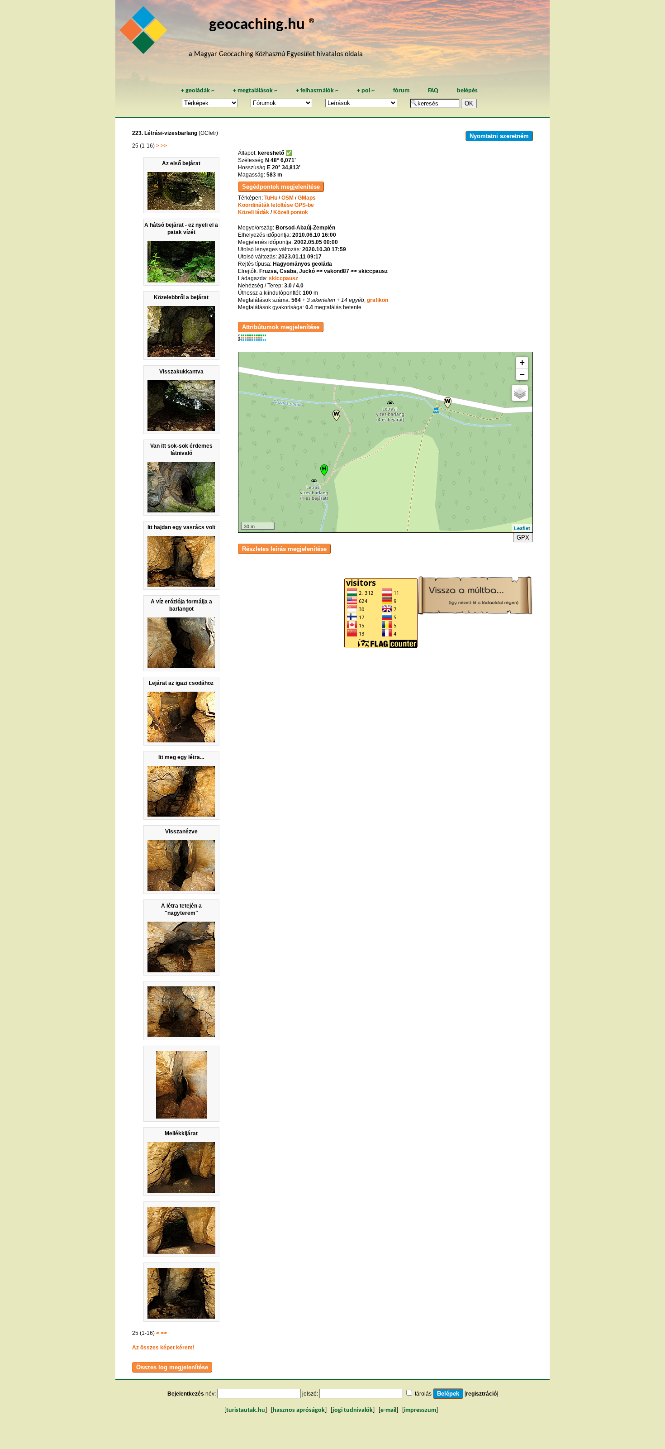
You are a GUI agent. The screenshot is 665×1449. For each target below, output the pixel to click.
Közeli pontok (290, 212)
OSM (287, 198)
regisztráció (481, 1394)
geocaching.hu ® (263, 25)
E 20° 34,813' (283, 167)
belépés (467, 91)
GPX (523, 537)
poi (365, 91)
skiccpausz (283, 278)
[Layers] (520, 393)
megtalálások (255, 91)
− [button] (522, 374)
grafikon (377, 300)
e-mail (388, 1410)
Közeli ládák (253, 212)
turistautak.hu (245, 1410)
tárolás (423, 1394)
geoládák (197, 91)
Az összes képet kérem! (163, 1347)
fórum (401, 91)
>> (164, 146)
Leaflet (522, 528)
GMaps (307, 198)
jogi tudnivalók (352, 1410)
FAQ (433, 91)
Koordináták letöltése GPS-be (276, 205)
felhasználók (317, 91)
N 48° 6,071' (280, 160)
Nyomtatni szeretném (499, 136)
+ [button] (522, 362)
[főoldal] (145, 32)
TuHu (270, 198)
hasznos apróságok (299, 1410)
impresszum (420, 1410)
